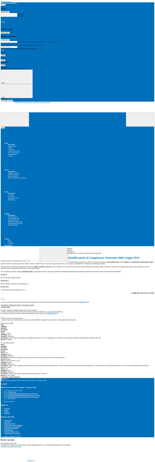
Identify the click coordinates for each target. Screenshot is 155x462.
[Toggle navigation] (15, 119)
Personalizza (4, 305)
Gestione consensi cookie (11, 432)
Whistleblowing (8, 430)
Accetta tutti (28, 305)
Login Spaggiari (47, 45)
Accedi (3, 5)
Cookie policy (8, 420)
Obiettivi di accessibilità (11, 428)
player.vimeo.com (6, 323)
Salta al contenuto (6, 1)
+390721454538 (11, 392)
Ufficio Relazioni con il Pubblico (13, 425)
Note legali (7, 422)
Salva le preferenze (15, 377)
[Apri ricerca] (140, 119)
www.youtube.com (6, 343)
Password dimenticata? (7, 19)
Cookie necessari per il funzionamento (12, 318)
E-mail (19, 42)
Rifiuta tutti (15, 305)
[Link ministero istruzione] (9, 3)
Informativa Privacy (10, 423)
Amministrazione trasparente (12, 433)
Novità (70, 250)
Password (20, 16)
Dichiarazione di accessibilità (12, 427)
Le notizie (71, 251)
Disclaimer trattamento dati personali (11, 446)
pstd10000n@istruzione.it (22, 393)
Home (70, 248)
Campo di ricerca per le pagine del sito (11, 261)
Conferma (9, 100)
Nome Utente (21, 14)
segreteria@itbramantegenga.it (24, 395)
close (2, 127)
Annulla (3, 100)
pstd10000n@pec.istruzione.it (23, 397)
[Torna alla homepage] (77, 107)
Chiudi (3, 55)
